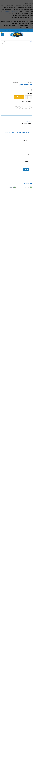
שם (28, 154)
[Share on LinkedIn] (16, 107)
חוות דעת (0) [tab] (29, 117)
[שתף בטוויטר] (24, 107)
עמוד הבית (29, 82)
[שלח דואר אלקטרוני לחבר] (21, 107)
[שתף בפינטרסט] (18, 107)
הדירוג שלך (26, 135)
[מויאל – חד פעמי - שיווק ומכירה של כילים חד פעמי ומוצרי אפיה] (16, 34)
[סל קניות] (2, 34)
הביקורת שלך (25, 140)
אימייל (27, 161)
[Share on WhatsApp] (30, 107)
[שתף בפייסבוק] (27, 107)
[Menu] (31, 34)
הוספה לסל (19, 97)
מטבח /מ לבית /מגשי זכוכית (18, 82)
